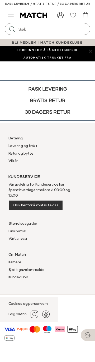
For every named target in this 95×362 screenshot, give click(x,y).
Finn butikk (17, 231)
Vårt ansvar (17, 238)
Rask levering (47, 89)
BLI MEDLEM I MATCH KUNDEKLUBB (47, 42)
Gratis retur (47, 100)
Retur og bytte (21, 153)
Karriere (14, 262)
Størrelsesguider (22, 223)
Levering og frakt (22, 145)
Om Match (17, 254)
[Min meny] (60, 15)
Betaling (15, 138)
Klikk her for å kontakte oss (35, 205)
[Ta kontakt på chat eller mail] (88, 335)
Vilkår (13, 160)
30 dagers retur (47, 112)
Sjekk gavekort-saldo (26, 269)
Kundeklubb (18, 277)
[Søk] (12, 29)
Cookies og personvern (28, 303)
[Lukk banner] (90, 50)
